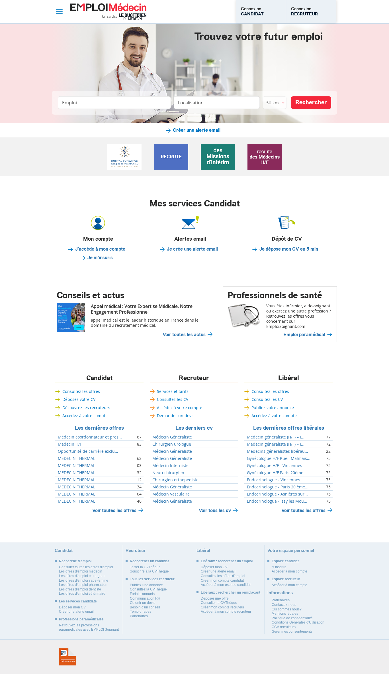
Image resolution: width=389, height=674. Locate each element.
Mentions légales (285, 614)
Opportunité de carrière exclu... (88, 451)
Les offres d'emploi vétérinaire (82, 594)
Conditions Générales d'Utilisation (298, 622)
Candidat (99, 378)
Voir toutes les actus (184, 335)
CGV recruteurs (284, 627)
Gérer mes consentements (292, 632)
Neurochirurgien (168, 472)
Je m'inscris (100, 258)
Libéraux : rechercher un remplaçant (230, 592)
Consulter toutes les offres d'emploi (86, 567)
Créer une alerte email (196, 130)
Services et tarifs (173, 391)
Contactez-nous (284, 605)
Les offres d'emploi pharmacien (83, 585)
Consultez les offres (81, 391)
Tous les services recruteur (152, 579)
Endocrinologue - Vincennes (273, 479)
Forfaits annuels (142, 594)
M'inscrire (279, 567)
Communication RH (145, 598)
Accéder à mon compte (289, 571)
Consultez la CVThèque (148, 589)
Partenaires (139, 616)
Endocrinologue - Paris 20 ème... (277, 487)
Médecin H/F (70, 444)
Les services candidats (78, 601)
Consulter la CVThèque (219, 603)
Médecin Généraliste (172, 437)
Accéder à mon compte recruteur (226, 612)
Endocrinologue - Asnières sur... (277, 494)
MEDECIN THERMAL (76, 458)
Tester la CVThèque (145, 567)
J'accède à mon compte (100, 249)
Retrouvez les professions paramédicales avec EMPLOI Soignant (89, 627)
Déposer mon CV (72, 607)
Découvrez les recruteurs (86, 407)
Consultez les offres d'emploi (223, 576)
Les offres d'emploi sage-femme (83, 580)
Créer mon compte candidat (222, 580)
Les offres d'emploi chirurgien (82, 576)
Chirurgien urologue (171, 444)
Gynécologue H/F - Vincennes (274, 465)
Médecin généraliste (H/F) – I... (275, 437)
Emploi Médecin (108, 11)
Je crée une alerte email (192, 249)
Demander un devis (176, 415)
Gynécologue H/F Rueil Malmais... (278, 458)
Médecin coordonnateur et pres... (90, 437)
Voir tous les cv (215, 510)
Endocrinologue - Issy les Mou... (277, 501)
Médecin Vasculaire (171, 494)
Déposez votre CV (78, 399)
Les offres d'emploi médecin (80, 571)
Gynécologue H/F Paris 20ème (275, 472)
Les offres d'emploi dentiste (80, 589)
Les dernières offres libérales (288, 428)
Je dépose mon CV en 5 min (288, 249)
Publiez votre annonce (272, 407)
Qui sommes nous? (287, 609)
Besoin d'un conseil (145, 607)
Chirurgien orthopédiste (175, 479)
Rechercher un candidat (149, 561)
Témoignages (140, 612)
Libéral (288, 378)
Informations (280, 592)
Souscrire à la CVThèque (149, 571)
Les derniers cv (194, 428)
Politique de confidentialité (292, 618)
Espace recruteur (286, 579)
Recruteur (194, 378)
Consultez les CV (172, 399)
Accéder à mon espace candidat (226, 585)
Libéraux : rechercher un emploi (227, 561)
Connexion (252, 11)
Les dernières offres (99, 428)
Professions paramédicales (81, 619)
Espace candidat (285, 561)
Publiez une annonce (146, 585)
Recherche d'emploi (75, 561)
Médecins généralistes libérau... (277, 451)
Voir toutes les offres (114, 510)
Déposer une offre (215, 598)
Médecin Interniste (170, 465)
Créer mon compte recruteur (222, 607)
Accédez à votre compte (85, 415)
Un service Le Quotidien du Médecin (124, 16)
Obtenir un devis (142, 603)
